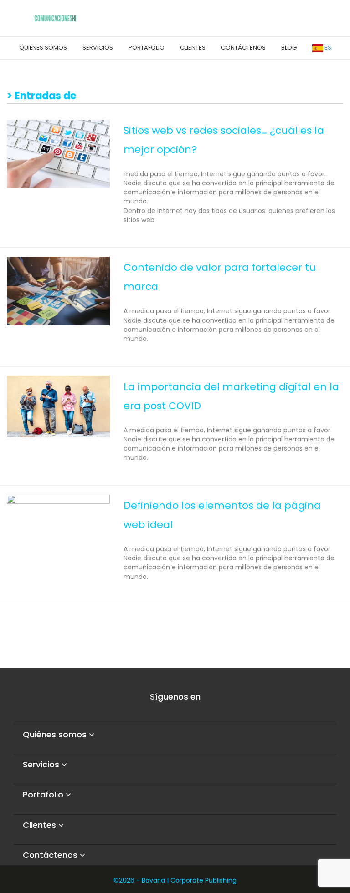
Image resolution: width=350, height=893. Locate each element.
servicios (97, 47)
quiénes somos (43, 47)
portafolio (147, 47)
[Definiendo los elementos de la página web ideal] (58, 523)
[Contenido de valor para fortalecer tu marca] (58, 290)
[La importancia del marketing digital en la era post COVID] (58, 406)
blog (289, 47)
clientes (193, 47)
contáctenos (243, 47)
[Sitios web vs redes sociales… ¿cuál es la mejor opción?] (58, 153)
